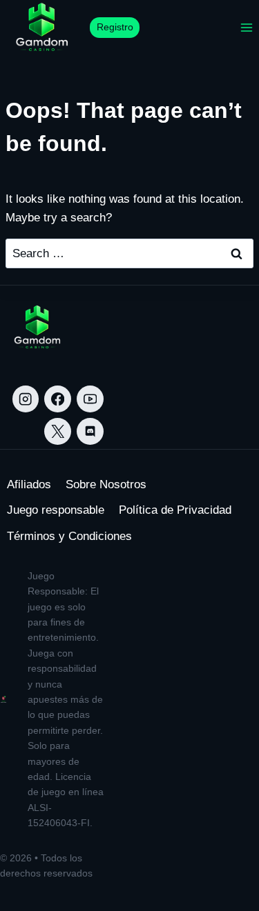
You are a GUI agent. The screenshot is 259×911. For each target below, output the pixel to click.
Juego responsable (55, 510)
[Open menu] (246, 27)
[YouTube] (90, 399)
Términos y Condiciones (69, 536)
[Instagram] (25, 399)
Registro (115, 27)
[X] (57, 431)
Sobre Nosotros (106, 484)
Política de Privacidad (175, 510)
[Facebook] (57, 399)
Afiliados (29, 484)
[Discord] (90, 431)
